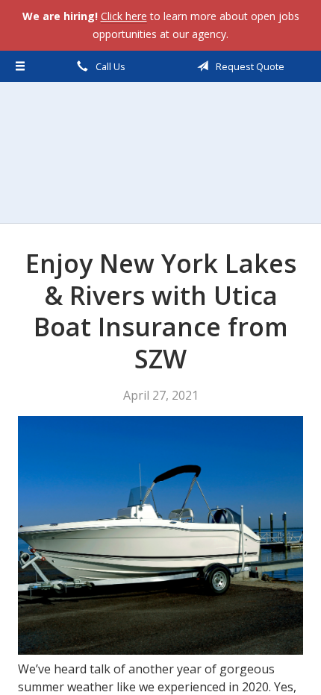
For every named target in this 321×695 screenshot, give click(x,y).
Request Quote (249, 66)
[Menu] (20, 66)
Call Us (109, 66)
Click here (124, 16)
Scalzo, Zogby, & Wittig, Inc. (160, 152)
